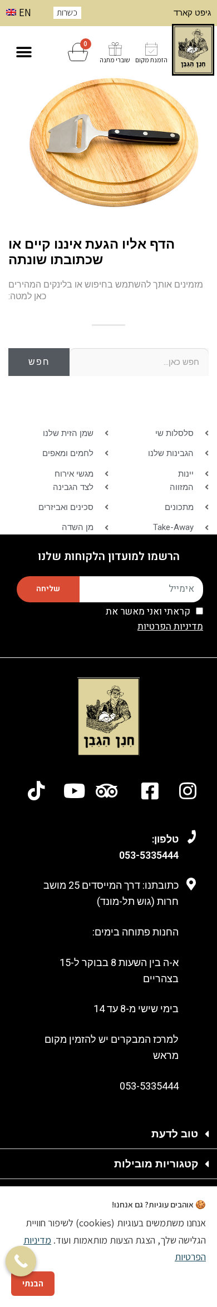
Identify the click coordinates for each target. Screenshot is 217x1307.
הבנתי (32, 1283)
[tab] (108, 1134)
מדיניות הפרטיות (170, 626)
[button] (23, 52)
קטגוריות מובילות (156, 1164)
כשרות (67, 12)
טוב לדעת (174, 1133)
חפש (39, 362)
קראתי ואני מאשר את (154, 619)
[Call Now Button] (21, 1261)
